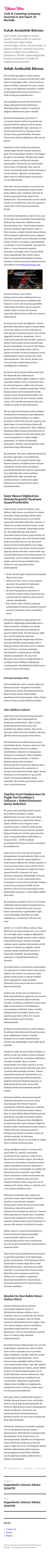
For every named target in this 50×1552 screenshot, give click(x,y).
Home (9, 1532)
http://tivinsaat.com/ (30, 264)
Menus (9, 1536)
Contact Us (11, 1529)
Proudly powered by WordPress (24, 1548)
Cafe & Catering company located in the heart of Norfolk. (22, 17)
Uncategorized (40, 1468)
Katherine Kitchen (14, 1468)
